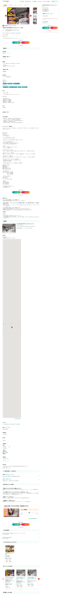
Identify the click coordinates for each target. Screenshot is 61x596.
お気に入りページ (27, 489)
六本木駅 (4, 63)
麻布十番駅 (10, 63)
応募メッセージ (21, 501)
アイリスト (4, 58)
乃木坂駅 (16, 63)
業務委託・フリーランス (6, 53)
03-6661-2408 (6, 458)
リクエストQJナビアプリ (13, 204)
